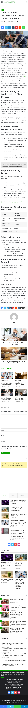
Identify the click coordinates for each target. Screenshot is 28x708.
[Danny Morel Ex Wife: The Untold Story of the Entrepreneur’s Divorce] (5, 630)
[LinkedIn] (8, 308)
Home (3, 7)
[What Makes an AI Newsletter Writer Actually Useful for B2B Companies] (5, 502)
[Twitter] (5, 308)
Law (7, 7)
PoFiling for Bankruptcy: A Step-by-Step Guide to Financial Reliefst (21, 382)
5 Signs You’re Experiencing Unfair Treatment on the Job (20, 398)
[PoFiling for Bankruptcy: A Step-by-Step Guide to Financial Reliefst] (21, 375)
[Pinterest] (13, 308)
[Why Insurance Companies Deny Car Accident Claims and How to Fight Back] (7, 375)
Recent (4, 495)
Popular (13, 495)
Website (3, 441)
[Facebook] (2, 308)
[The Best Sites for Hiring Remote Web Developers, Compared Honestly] (5, 509)
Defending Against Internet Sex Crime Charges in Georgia (6, 398)
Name (3, 430)
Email (2, 435)
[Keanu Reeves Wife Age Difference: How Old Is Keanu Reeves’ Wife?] (5, 608)
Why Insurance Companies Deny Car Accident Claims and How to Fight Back (6, 382)
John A (4, 21)
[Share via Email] (21, 308)
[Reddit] (16, 308)
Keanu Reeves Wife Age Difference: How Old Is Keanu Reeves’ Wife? (18, 607)
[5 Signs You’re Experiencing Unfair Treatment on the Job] (21, 392)
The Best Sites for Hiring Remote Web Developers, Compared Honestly (17, 509)
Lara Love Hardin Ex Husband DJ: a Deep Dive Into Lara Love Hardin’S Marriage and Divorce (18, 623)
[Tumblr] (10, 308)
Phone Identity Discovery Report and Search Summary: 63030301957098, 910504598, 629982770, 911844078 (20, 584)
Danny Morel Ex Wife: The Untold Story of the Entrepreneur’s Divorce (17, 630)
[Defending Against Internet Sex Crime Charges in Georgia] (7, 392)
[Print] (24, 308)
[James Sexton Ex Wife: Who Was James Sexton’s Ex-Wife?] (5, 601)
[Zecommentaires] (9, 2)
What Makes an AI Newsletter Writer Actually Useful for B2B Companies (18, 502)
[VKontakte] (19, 308)
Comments (22, 495)
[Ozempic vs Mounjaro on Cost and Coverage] (5, 516)
